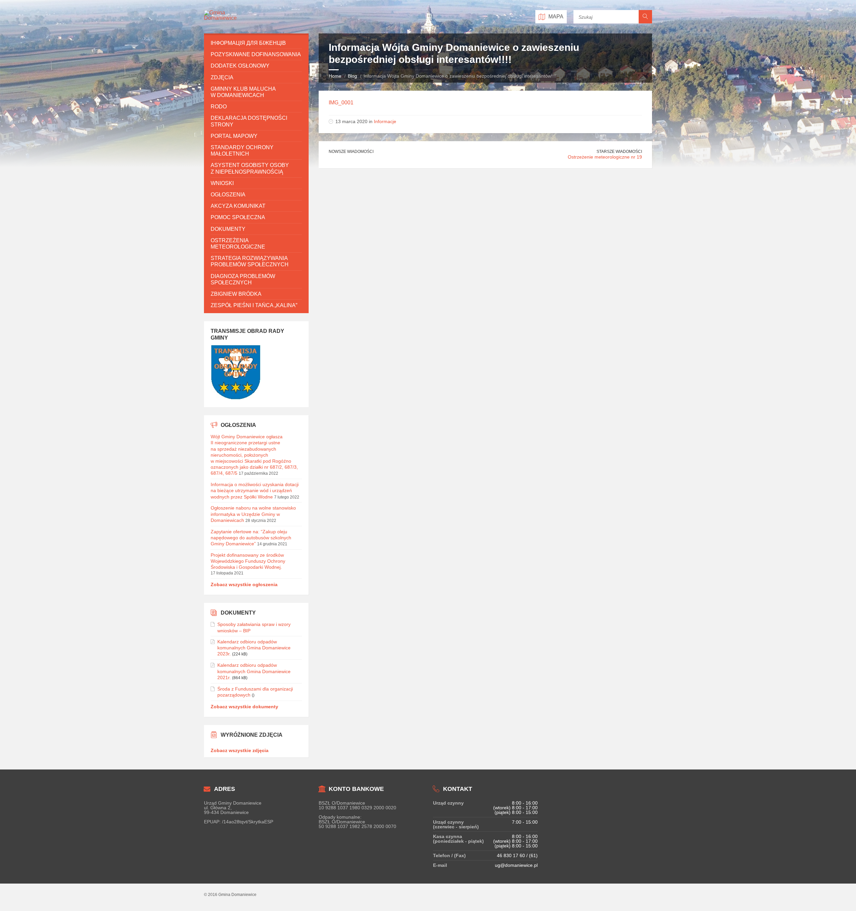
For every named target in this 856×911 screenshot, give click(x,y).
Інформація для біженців (248, 43)
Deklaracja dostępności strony (249, 121)
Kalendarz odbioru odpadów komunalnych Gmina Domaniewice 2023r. (254, 647)
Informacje (385, 121)
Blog (352, 76)
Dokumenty (228, 229)
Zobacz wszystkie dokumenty (244, 706)
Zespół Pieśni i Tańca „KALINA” (254, 305)
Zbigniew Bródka (236, 294)
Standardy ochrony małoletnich (242, 151)
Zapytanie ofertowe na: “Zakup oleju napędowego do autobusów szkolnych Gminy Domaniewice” (251, 537)
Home (335, 76)
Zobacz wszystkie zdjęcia (240, 750)
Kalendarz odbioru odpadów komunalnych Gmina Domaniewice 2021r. (254, 671)
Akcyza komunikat (238, 206)
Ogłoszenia (228, 194)
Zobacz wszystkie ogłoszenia (244, 584)
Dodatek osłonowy (240, 66)
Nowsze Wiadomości (351, 151)
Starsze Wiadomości (619, 151)
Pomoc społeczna (238, 217)
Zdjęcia (222, 77)
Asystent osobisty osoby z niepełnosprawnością (250, 168)
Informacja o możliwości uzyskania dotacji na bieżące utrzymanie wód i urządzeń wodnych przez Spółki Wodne (255, 490)
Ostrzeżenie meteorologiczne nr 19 (605, 157)
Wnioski (222, 183)
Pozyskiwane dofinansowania (256, 54)
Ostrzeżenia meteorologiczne (238, 244)
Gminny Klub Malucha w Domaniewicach (243, 92)
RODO (219, 106)
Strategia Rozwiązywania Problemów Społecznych (250, 261)
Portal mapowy (234, 136)
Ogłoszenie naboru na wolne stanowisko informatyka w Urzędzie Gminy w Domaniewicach (253, 514)
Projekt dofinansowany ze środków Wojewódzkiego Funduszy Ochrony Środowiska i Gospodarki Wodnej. (248, 561)
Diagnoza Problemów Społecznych (243, 279)
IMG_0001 (341, 102)
